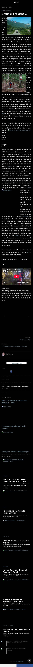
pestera (10, 37)
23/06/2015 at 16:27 (9, 354)
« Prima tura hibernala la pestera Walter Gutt (14, 346)
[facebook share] (11, 371)
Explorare (6, 475)
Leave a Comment (17, 363)
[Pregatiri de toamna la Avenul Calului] (16, 616)
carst (7, 386)
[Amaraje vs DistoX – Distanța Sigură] (16, 440)
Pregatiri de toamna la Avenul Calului (16, 630)
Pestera (9, 166)
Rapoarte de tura (6, 10)
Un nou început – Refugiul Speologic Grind (15, 571)
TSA (3, 388)
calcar (29, 46)
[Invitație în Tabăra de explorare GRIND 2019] (16, 586)
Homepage (4, 7)
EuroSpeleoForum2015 (16, 386)
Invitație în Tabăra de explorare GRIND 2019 (13, 601)
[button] (16, 316)
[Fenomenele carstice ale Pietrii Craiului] (16, 415)
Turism (10, 7)
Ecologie (5, 566)
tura (7, 388)
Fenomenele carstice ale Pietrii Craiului (14, 512)
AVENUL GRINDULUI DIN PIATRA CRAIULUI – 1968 (14, 481)
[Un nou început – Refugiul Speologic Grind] (16, 557)
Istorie (5, 507)
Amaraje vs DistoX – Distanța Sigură (15, 452)
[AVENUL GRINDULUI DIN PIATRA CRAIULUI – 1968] (16, 466)
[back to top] (29, 661)
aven (6, 109)
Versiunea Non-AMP (20, 661)
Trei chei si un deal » (25, 339)
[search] (30, 2)
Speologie (6, 536)
